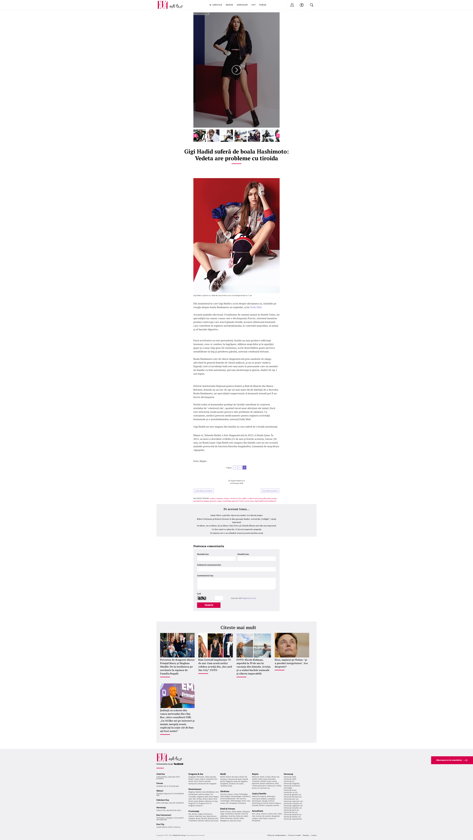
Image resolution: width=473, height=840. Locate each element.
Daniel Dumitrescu (238, 480)
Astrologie (288, 788)
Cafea (260, 779)
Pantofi (245, 779)
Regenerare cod (249, 598)
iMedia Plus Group (179, 835)
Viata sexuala (210, 777)
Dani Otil (192, 799)
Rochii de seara (232, 777)
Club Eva (160, 774)
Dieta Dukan (237, 811)
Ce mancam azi (263, 788)
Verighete (224, 783)
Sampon (191, 818)
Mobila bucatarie (259, 796)
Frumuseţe (193, 811)
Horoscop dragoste (291, 783)
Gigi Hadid (258, 501)
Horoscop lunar (290, 790)
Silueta (236, 818)
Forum (262, 5)
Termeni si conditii (294, 835)
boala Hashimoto (269, 501)
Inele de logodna (240, 781)
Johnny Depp (204, 794)
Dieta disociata (226, 818)
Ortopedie (233, 803)
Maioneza (270, 783)
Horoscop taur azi (291, 799)
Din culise (256, 814)
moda (268, 498)
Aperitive (255, 783)
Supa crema (272, 781)
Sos (278, 777)
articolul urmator (270, 490)
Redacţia (306, 835)
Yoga (222, 814)
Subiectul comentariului (209, 565)
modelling (227, 501)
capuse (219, 501)
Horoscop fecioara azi (293, 797)
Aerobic (238, 814)
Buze (198, 818)
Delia (210, 799)
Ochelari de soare (236, 783)
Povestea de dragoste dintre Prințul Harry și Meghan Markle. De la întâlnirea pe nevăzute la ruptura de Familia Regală (177, 666)
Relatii (191, 779)
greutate (213, 501)
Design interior (268, 801)
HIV (227, 803)
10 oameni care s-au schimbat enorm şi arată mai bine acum (236, 533)
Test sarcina (241, 798)
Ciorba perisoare (259, 785)
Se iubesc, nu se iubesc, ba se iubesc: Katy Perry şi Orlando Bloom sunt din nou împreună (236, 525)
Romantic (200, 777)
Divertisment (194, 789)
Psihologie (243, 794)
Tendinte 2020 (226, 786)
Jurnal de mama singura (271, 803)
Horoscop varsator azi (293, 808)
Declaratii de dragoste (207, 783)
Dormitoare (256, 801)
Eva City (160, 824)
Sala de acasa (235, 820)
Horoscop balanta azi (292, 814)
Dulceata (271, 779)
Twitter (242, 501)
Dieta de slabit (242, 816)
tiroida (273, 498)
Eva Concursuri (163, 815)
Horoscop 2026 (290, 777)
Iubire (202, 779)
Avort (244, 801)
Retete (229, 5)
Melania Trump (211, 801)
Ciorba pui (271, 785)
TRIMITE (208, 605)
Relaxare (246, 811)
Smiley (199, 799)
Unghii (200, 814)
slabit (250, 498)
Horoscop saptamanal (293, 819)
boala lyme (249, 501)
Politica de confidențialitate (276, 835)
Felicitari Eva (162, 800)
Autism (276, 805)
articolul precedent (203, 490)
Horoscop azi (289, 781)
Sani (204, 816)
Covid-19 (272, 818)
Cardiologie (225, 801)
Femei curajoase (266, 805)
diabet (245, 498)
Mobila (264, 799)
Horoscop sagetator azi (293, 805)
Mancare (255, 777)
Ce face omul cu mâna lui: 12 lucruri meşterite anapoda (236, 529)
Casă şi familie (259, 793)
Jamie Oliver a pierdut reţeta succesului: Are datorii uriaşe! (237, 515)
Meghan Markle (194, 792)
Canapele (271, 799)
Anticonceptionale (227, 798)
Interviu (264, 814)
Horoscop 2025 (290, 779)
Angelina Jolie (202, 796)
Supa (265, 779)
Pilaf (277, 783)
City (253, 5)
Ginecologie (225, 796)
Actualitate (257, 811)
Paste (262, 777)
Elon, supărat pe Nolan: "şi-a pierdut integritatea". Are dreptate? (291, 663)
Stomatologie (236, 796)
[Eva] (164, 3)
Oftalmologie (235, 801)
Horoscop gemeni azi (292, 794)
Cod (199, 593)
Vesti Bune (263, 818)
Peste (273, 777)
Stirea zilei (272, 814)
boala (255, 498)
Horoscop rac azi (290, 792)
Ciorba (268, 777)
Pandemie (256, 820)
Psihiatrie (242, 803)
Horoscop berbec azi (292, 817)
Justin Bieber (199, 801)
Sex (215, 779)
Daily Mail (256, 307)
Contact (314, 835)
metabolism (198, 501)
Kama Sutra (193, 781)
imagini (206, 501)
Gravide (255, 805)
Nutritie (232, 816)
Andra (205, 799)
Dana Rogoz (214, 796)
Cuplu (196, 779)
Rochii (194, 814)
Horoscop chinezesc (292, 785)
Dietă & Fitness (227, 808)
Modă (223, 774)
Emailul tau (243, 554)
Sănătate (224, 791)
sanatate (219, 498)
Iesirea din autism (263, 816)
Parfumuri (208, 814)
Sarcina (223, 794)
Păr (189, 814)
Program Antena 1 (195, 805)
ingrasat (235, 501)
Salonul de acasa (211, 820)
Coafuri (191, 816)
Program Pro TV (205, 803)
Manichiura (211, 816)
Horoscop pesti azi (291, 810)
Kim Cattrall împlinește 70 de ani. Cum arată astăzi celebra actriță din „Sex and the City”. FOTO (215, 665)
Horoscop (242, 5)
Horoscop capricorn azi (293, 801)
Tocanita (255, 781)
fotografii (262, 498)
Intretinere (229, 814)
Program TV (193, 803)
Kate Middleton (208, 792)
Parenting (256, 803)
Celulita (204, 818)
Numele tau (203, 554)
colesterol (234, 498)
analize (212, 498)
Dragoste (192, 777)
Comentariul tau (205, 575)
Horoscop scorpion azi (293, 803)
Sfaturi (159, 790)
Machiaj (198, 816)
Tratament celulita (196, 820)
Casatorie (209, 779)
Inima (236, 794)
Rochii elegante (226, 781)
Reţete (255, 774)
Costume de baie (235, 779)
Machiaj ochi (213, 818)
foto (240, 498)
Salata (254, 779)
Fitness (228, 811)
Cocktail (263, 781)
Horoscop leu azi (290, 812)
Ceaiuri (230, 794)
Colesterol (246, 796)
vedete (226, 498)
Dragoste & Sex (195, 774)
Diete (222, 811)
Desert (263, 783)
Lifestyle (217, 5)
